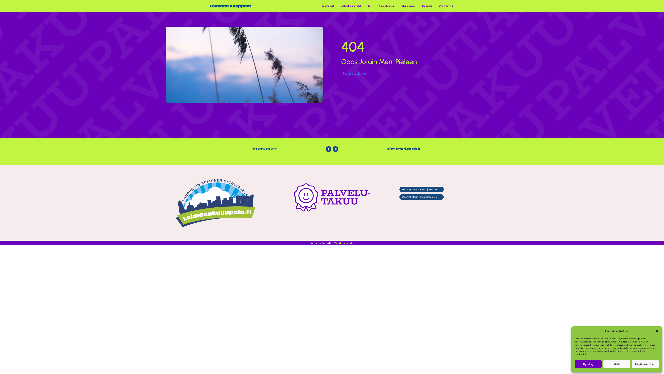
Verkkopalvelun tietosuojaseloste (419, 189)
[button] (657, 331)
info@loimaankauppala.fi (403, 148)
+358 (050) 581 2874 (264, 148)
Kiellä (617, 364)
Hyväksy (588, 364)
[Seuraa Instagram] (335, 149)
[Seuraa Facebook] (328, 149)
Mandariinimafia (344, 243)
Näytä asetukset (645, 364)
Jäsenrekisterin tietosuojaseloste (419, 196)
